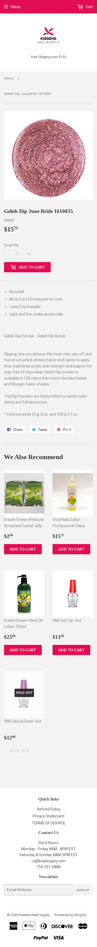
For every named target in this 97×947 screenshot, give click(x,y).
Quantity (11, 245)
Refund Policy (48, 809)
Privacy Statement (48, 816)
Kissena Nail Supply (34, 915)
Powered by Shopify (70, 915)
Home (8, 78)
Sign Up (83, 890)
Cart (89, 7)
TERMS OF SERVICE (48, 823)
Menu (15, 7)
